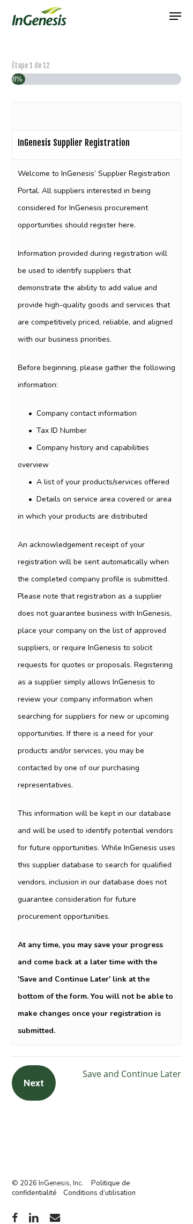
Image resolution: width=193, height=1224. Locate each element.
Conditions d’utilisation (99, 1193)
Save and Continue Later (132, 1074)
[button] (175, 16)
